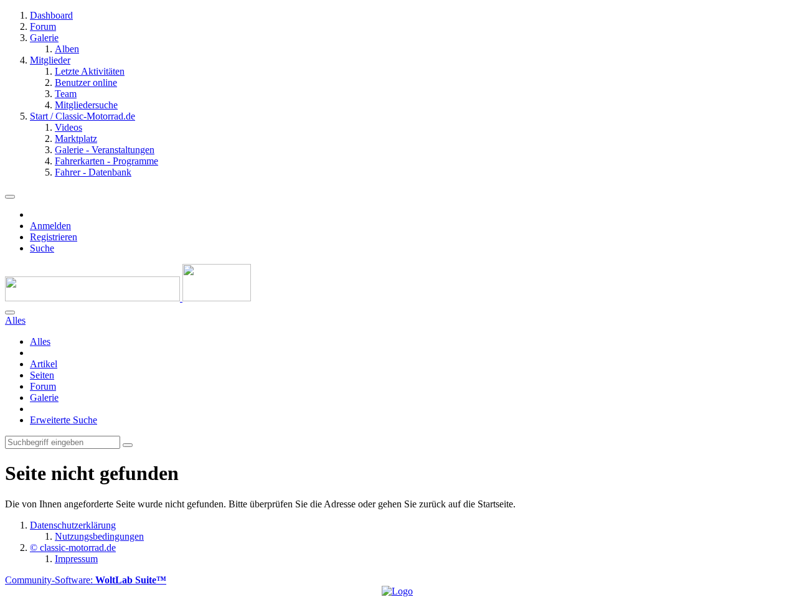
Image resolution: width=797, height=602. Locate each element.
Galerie (44, 397)
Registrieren (53, 237)
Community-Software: (85, 580)
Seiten (42, 375)
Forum (43, 386)
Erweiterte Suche (63, 420)
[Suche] (10, 312)
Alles (40, 341)
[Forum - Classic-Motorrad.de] (128, 298)
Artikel (43, 364)
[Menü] (10, 197)
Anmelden (50, 225)
